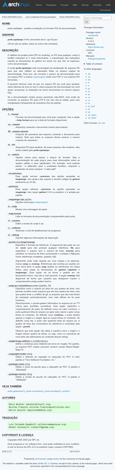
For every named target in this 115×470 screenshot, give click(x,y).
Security (97, 5)
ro (89, 97)
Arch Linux (16, 4)
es (89, 79)
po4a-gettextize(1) (16, 391)
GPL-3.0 (47, 463)
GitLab (85, 5)
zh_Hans (92, 115)
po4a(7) (66, 391)
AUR (108, 5)
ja (89, 88)
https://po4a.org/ (96, 47)
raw (103, 123)
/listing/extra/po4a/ (96, 58)
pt (89, 94)
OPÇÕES (8, 109)
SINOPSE (8, 34)
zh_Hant (92, 118)
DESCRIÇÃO (10, 50)
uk (89, 112)
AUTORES (8, 397)
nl (89, 91)
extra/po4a (93, 35)
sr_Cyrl (91, 106)
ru (89, 100)
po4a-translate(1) (53, 391)
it (88, 85)
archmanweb (40, 459)
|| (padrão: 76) (29, 285)
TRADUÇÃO (10, 417)
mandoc (55, 459)
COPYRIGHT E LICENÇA (17, 434)
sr (89, 103)
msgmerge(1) (39, 77)
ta (89, 109)
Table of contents (94, 64)
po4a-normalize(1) (35, 391)
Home (39, 5)
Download (105, 10)
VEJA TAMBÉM (11, 386)
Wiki (75, 5)
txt (99, 123)
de (89, 74)
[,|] (21, 242)
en (89, 77)
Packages (51, 5)
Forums (64, 5)
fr (88, 82)
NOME (6, 23)
